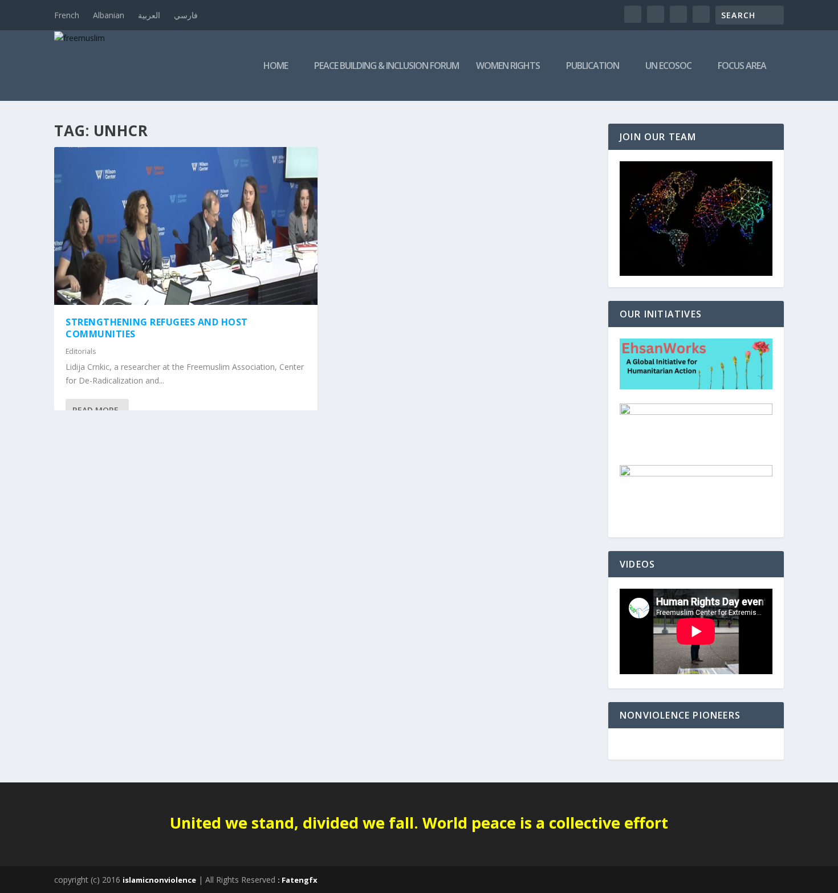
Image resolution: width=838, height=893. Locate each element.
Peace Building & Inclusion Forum (386, 66)
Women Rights (508, 66)
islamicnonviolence (159, 880)
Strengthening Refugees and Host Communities (157, 328)
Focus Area (742, 66)
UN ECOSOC (668, 66)
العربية (149, 15)
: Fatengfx (298, 880)
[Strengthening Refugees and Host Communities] (186, 226)
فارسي (186, 15)
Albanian (108, 15)
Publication (592, 66)
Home (275, 66)
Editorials (81, 351)
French (66, 15)
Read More (95, 410)
